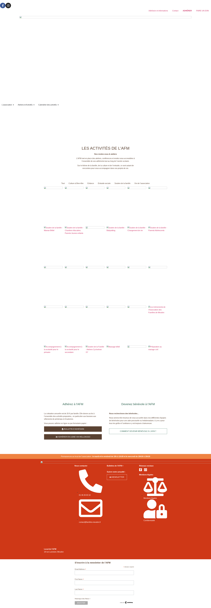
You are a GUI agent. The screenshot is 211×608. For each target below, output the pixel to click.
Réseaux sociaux (146, 466)
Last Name (79, 589)
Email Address (80, 569)
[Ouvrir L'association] (13, 105)
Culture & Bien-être (76, 183)
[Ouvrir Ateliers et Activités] (34, 105)
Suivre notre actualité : (116, 472)
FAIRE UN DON (202, 11)
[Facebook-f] (2, 5)
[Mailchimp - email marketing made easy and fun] (126, 603)
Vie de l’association (142, 183)
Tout (63, 183)
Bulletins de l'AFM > (115, 466)
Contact (175, 11)
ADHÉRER (187, 11)
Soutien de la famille (122, 183)
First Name (79, 579)
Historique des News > (82, 599)
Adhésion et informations (158, 11)
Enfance (90, 183)
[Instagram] (8, 5)
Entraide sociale (104, 183)
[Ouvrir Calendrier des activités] (58, 105)
